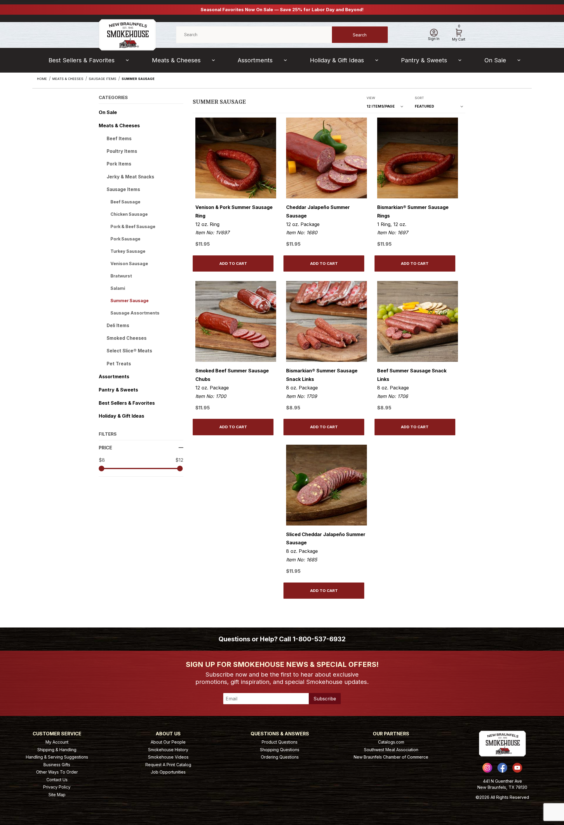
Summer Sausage (129, 300)
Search (360, 34)
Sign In (433, 38)
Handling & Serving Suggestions (57, 756)
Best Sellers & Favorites (81, 60)
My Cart (458, 33)
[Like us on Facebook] (502, 767)
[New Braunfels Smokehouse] (127, 34)
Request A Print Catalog (168, 764)
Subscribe (324, 699)
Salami (117, 288)
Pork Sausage (125, 238)
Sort (419, 98)
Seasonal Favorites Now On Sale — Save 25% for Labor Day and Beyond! (282, 9)
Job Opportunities (168, 771)
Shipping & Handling (56, 749)
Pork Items (119, 164)
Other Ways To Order (57, 771)
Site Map (57, 794)
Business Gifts (56, 764)
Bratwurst (121, 275)
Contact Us (57, 779)
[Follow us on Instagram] (487, 767)
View (371, 98)
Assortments (255, 60)
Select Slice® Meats (129, 351)
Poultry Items (122, 151)
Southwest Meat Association (391, 749)
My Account (57, 741)
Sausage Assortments (135, 312)
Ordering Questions (280, 756)
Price (105, 448)
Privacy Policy (56, 786)
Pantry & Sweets (424, 60)
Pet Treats (119, 364)
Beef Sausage (125, 201)
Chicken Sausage (129, 214)
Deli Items (118, 325)
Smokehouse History (168, 749)
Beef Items (119, 138)
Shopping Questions (279, 749)
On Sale (495, 60)
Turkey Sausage (127, 251)
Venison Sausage (129, 263)
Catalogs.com (391, 741)
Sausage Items (123, 189)
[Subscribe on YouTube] (517, 767)
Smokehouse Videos (168, 756)
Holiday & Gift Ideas (337, 60)
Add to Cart (233, 263)
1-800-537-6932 (319, 639)
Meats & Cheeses (176, 60)
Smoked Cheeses (127, 338)
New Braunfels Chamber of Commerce (391, 756)
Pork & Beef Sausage (132, 226)
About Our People (168, 741)
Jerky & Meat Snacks (130, 177)
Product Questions (280, 741)
